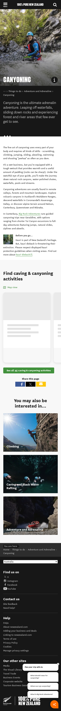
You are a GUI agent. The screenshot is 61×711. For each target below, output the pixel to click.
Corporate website (12, 681)
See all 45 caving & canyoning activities (29, 370)
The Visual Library (12, 669)
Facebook (12, 585)
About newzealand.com (15, 627)
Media (6, 665)
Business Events (11, 677)
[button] (5, 5)
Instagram (12, 581)
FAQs (6, 623)
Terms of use (9, 638)
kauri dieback (24, 254)
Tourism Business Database (17, 685)
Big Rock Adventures (29, 213)
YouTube (11, 588)
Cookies (7, 646)
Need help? (9, 608)
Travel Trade (9, 673)
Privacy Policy (10, 642)
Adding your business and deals (20, 630)
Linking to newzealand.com (17, 635)
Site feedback (10, 604)
